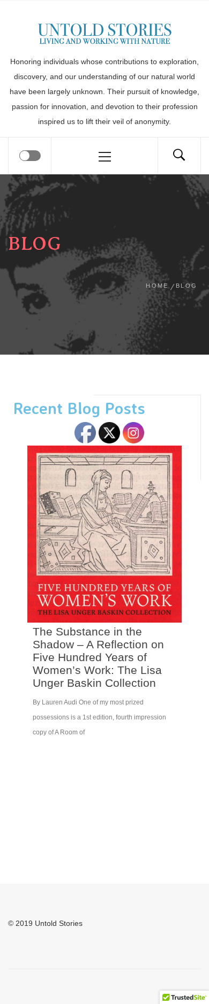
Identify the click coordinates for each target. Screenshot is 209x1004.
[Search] (179, 155)
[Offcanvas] (30, 155)
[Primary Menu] (104, 155)
